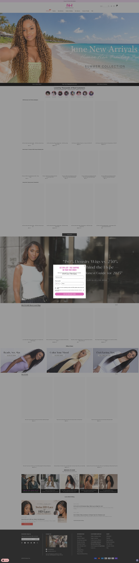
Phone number (58, 280)
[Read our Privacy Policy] (83, 290)
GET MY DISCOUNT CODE (69, 294)
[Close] (84, 266)
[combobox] (57, 283)
